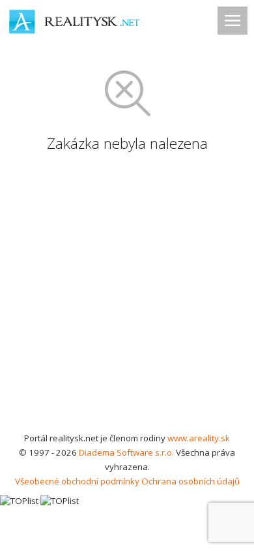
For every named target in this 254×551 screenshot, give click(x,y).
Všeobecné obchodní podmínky (77, 481)
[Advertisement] (127, 297)
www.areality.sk (198, 438)
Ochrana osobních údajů (190, 481)
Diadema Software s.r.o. (126, 452)
